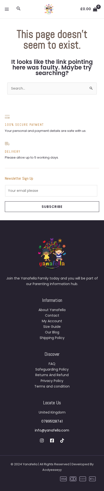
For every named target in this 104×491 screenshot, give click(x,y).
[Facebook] (52, 440)
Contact (52, 315)
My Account (52, 321)
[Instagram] (42, 440)
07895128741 (52, 421)
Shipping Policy (52, 337)
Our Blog (52, 332)
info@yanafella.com (52, 430)
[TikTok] (62, 440)
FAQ (52, 363)
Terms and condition (52, 386)
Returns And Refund (52, 374)
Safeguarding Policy (52, 369)
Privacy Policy (52, 380)
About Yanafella (52, 309)
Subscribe (52, 206)
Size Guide (52, 326)
